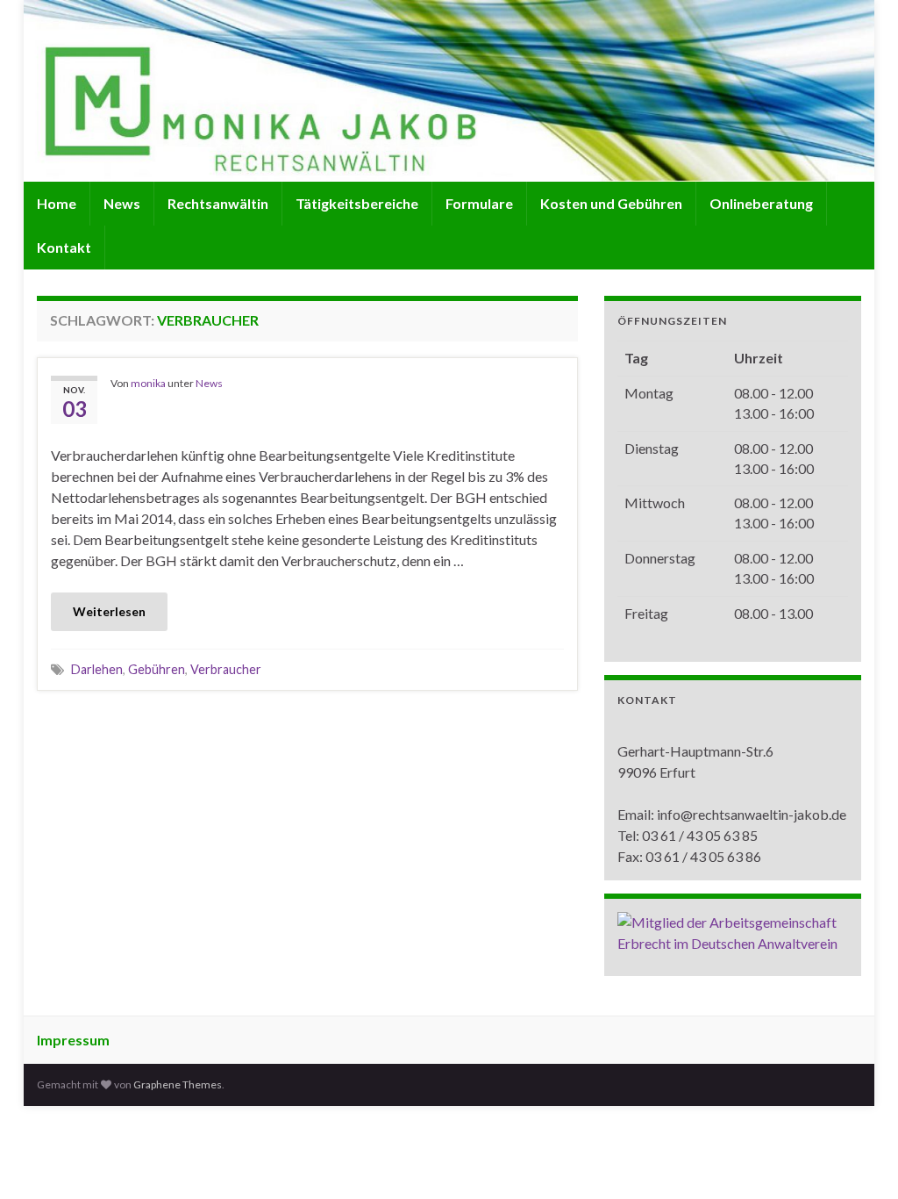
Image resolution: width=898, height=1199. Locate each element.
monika (148, 383)
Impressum (73, 1039)
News (121, 203)
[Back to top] (858, 1159)
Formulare (479, 203)
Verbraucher (225, 669)
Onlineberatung (761, 203)
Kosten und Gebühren (611, 203)
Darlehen (97, 669)
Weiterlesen (109, 611)
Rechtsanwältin (217, 203)
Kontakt (64, 247)
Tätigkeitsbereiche (357, 203)
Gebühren (156, 669)
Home (56, 203)
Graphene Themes (177, 1084)
